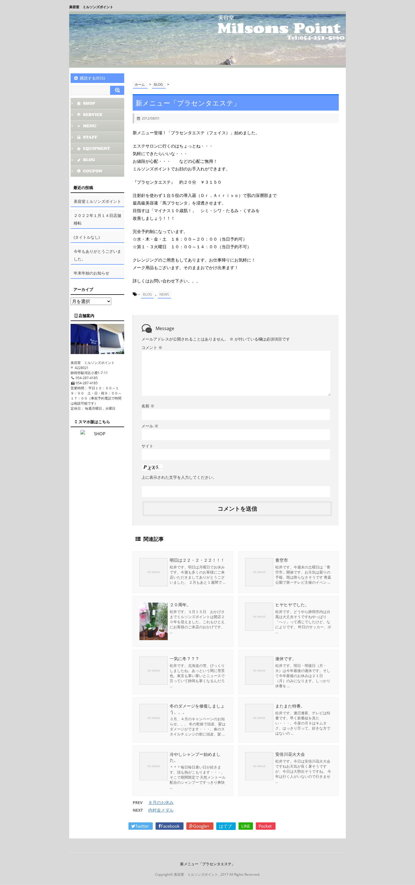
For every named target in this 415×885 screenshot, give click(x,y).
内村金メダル (161, 810)
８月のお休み (161, 802)
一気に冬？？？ (184, 658)
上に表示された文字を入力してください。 (179, 477)
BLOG (147, 294)
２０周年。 (180, 604)
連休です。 (285, 658)
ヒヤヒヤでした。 (292, 604)
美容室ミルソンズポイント (97, 201)
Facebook (171, 826)
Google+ (202, 826)
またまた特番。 (290, 706)
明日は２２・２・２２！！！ (197, 560)
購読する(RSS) (92, 78)
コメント (151, 347)
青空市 (281, 560)
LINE (245, 826)
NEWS (164, 294)
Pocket (266, 826)
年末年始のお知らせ (91, 273)
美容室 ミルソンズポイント (91, 7)
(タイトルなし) (87, 237)
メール (149, 426)
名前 (147, 406)
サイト (147, 446)
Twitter (142, 826)
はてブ (226, 826)
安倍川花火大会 (290, 754)
